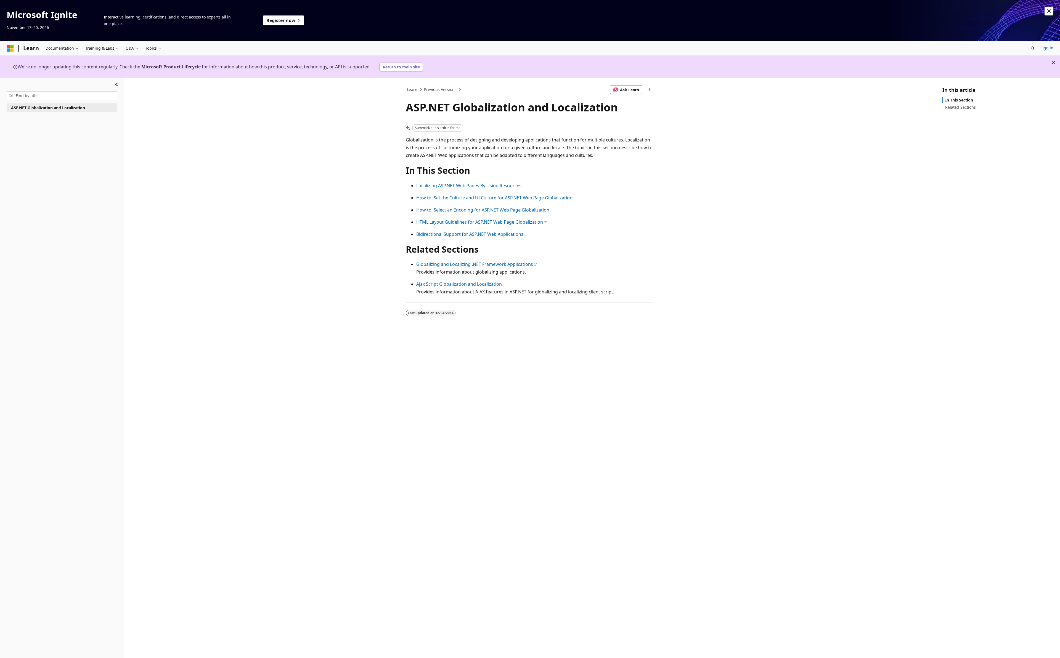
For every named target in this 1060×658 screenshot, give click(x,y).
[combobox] (62, 95)
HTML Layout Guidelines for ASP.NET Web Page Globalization (479, 222)
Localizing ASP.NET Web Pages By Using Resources (468, 186)
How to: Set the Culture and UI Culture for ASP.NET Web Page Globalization (494, 198)
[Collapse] (117, 85)
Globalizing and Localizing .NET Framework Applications (474, 264)
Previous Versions (440, 89)
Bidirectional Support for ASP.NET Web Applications (469, 234)
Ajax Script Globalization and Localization (459, 284)
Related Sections (960, 107)
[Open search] (1032, 48)
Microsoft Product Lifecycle (171, 67)
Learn (412, 89)
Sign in (1046, 47)
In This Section (959, 100)
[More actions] (649, 89)
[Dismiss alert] (1049, 11)
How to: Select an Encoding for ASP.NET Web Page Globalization (482, 210)
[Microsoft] (10, 48)
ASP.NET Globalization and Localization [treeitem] (48, 107)
